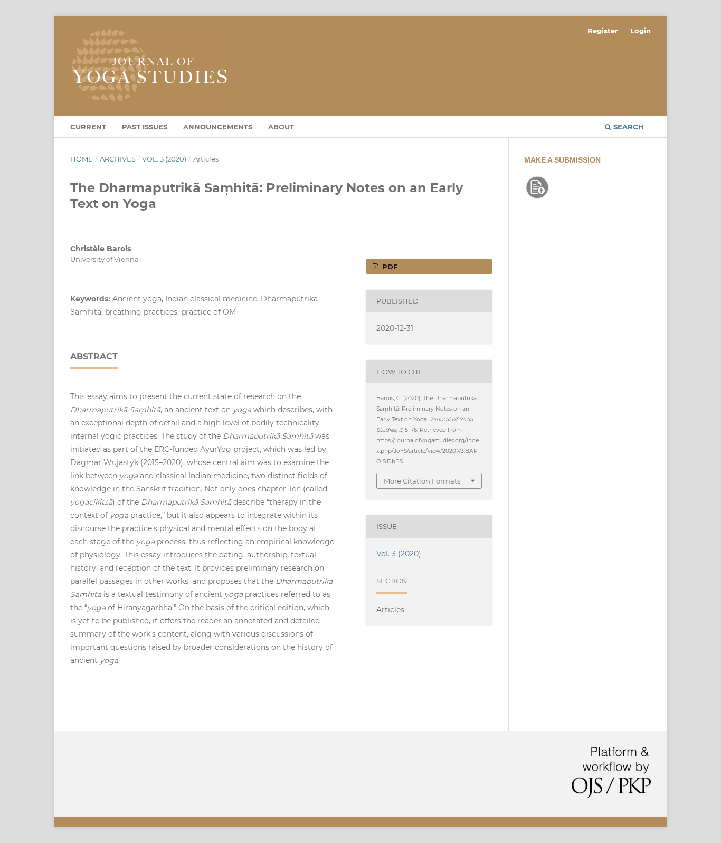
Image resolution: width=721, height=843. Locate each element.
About (281, 126)
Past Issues (144, 126)
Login (640, 30)
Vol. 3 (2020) (164, 159)
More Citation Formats (422, 481)
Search (627, 126)
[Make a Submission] (537, 198)
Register (602, 30)
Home (81, 159)
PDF (388, 266)
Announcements (217, 126)
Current (88, 126)
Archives (118, 159)
